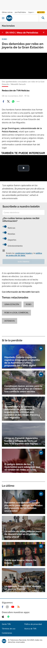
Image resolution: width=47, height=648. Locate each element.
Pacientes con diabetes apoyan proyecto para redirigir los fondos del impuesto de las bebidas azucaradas (23, 506)
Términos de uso (8, 629)
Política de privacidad (33, 624)
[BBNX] (4, 641)
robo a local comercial (16, 312)
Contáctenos (7, 633)
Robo (28, 304)
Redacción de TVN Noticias (15, 90)
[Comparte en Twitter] (8, 101)
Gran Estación (11, 304)
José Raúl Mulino (20, 12)
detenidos (9, 321)
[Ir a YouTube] (13, 606)
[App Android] (9, 616)
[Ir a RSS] (19, 606)
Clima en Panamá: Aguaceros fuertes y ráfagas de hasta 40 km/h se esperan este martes (21, 441)
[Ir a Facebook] (3, 606)
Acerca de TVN (30, 629)
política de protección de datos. (24, 254)
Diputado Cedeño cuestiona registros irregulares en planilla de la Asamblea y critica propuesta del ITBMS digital (22, 361)
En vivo (41, 12)
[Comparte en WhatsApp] (13, 101)
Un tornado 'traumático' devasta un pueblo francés (22, 587)
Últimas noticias (7, 12)
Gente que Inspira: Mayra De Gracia (20, 561)
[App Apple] (3, 616)
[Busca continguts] (43, 18)
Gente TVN (6, 624)
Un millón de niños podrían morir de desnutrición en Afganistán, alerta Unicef (23, 534)
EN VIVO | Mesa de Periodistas (22, 32)
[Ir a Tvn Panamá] (22, 18)
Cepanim (31, 12)
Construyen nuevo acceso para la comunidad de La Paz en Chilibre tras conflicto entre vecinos (23, 389)
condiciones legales (23, 253)
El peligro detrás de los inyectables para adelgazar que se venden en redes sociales (22, 467)
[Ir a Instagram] (8, 606)
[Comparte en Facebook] (3, 101)
